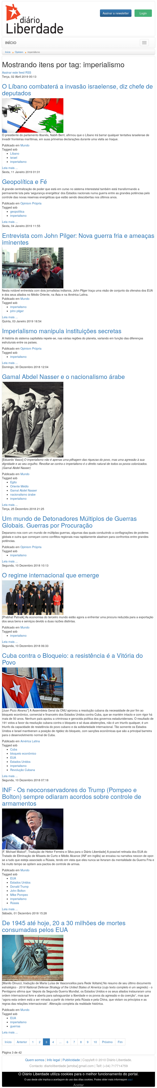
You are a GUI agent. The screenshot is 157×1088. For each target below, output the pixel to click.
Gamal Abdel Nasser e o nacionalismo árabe (63, 376)
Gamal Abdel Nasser (23, 490)
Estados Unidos (20, 762)
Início (10, 42)
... (60, 1042)
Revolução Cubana (22, 770)
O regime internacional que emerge (50, 574)
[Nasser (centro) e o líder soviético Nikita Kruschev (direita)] (32, 419)
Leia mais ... (10, 168)
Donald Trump (19, 886)
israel (13, 157)
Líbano (14, 153)
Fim (120, 1042)
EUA (13, 757)
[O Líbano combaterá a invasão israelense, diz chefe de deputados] (32, 115)
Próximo (107, 1042)
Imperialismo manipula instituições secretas (61, 330)
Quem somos (34, 1059)
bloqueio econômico (23, 753)
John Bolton (18, 890)
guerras (15, 1026)
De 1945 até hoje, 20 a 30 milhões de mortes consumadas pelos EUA (64, 926)
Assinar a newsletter (116, 13)
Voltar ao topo (145, 1080)
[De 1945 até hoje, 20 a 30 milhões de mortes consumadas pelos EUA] (32, 957)
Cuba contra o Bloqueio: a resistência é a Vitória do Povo (72, 658)
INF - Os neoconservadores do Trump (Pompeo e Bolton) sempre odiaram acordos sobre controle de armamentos (71, 796)
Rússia (14, 903)
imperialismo (18, 162)
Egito (13, 482)
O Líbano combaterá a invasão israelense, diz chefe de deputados (77, 89)
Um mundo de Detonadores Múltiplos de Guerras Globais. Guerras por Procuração (69, 521)
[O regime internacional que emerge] (32, 597)
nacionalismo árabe (23, 494)
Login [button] (143, 13)
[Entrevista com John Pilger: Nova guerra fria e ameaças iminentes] (32, 267)
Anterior (22, 1042)
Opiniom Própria (30, 203)
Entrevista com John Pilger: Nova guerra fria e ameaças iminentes (78, 238)
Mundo (24, 145)
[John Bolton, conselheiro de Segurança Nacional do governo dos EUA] (32, 828)
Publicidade (71, 1059)
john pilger (17, 311)
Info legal (53, 1059)
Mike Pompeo (19, 895)
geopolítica (17, 211)
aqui (130, 1079)
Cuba (13, 749)
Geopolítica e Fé (24, 181)
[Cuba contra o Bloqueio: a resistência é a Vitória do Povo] (32, 687)
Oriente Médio (19, 486)
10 (95, 1042)
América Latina (30, 741)
